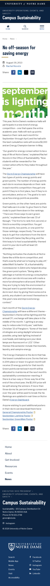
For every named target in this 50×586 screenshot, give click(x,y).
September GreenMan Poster (18, 419)
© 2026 (6, 528)
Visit (10, 573)
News (12, 39)
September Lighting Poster (17, 416)
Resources (11, 466)
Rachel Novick (13, 66)
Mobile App (13, 561)
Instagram (10, 523)
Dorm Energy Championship (21, 174)
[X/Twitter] (26, 72)
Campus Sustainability (22, 17)
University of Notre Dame (25, 4)
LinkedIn (36, 573)
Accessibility (13, 577)
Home (8, 29)
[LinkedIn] (20, 72)
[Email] (32, 72)
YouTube (36, 569)
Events (9, 472)
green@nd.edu (9, 518)
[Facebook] (13, 72)
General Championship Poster (18, 412)
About (8, 453)
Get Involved (12, 459)
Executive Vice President (17, 491)
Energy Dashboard (19, 400)
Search (25, 29)
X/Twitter (36, 561)
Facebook (36, 557)
